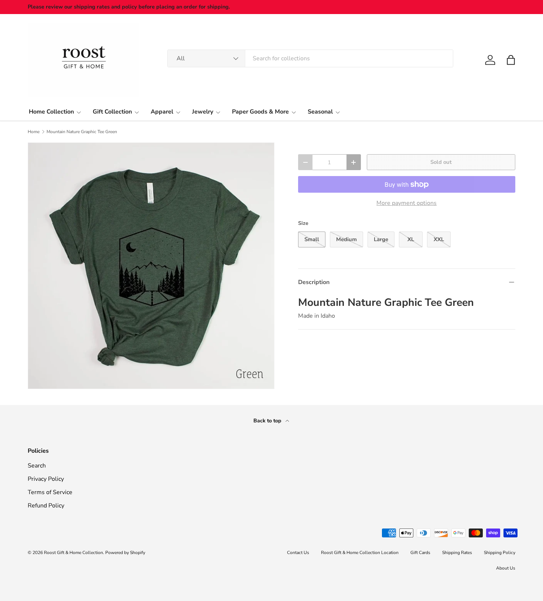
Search (37, 466)
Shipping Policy (499, 553)
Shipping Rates (457, 553)
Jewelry (202, 112)
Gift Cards (420, 553)
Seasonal (320, 112)
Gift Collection (112, 112)
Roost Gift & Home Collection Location (360, 553)
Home (34, 131)
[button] (511, 60)
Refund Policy (46, 506)
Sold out (441, 162)
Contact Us (298, 553)
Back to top (268, 420)
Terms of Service (50, 492)
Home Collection (51, 112)
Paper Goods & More (260, 112)
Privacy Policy (46, 479)
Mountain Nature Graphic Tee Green (82, 131)
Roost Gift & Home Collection (73, 553)
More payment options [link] (406, 203)
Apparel (162, 112)
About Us (505, 568)
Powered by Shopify (125, 553)
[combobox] (310, 58)
